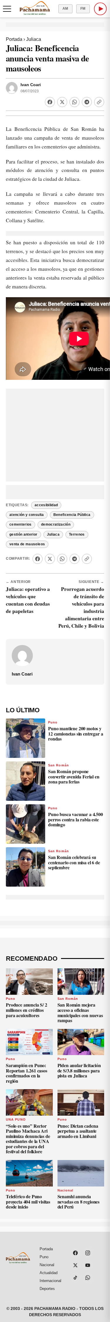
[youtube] (87, 1265)
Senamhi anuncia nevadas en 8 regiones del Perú (78, 1201)
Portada (14, 39)
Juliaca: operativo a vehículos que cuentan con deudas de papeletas (28, 600)
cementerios (20, 524)
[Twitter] (62, 102)
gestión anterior (23, 534)
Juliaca (33, 39)
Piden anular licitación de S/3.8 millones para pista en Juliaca (79, 1070)
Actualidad (48, 1273)
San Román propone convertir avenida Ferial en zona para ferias (73, 776)
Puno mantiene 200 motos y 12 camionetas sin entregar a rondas (75, 733)
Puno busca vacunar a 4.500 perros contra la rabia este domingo (75, 819)
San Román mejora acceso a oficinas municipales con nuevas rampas (80, 1012)
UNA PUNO (16, 1119)
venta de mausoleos (27, 544)
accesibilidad (46, 505)
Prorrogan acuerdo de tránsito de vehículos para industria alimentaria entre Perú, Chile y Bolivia (81, 607)
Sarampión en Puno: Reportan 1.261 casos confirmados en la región (26, 1073)
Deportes (47, 1288)
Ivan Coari (31, 85)
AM (65, 8)
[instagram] (87, 1253)
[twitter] (75, 1265)
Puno (52, 722)
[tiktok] (75, 1277)
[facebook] (75, 1253)
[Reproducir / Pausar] (100, 9)
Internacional (50, 1280)
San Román (58, 765)
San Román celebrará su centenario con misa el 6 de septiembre (74, 862)
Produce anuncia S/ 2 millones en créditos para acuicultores (26, 1009)
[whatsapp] (87, 1277)
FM (83, 8)
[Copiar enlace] (99, 102)
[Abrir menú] (7, 9)
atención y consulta (26, 515)
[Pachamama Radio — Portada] (35, 8)
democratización (55, 524)
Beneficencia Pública (72, 515)
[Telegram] (87, 102)
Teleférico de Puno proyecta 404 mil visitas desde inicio (28, 1201)
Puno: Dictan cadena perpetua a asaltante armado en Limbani (77, 1130)
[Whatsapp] (74, 102)
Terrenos (77, 534)
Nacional (65, 1190)
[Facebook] (50, 102)
